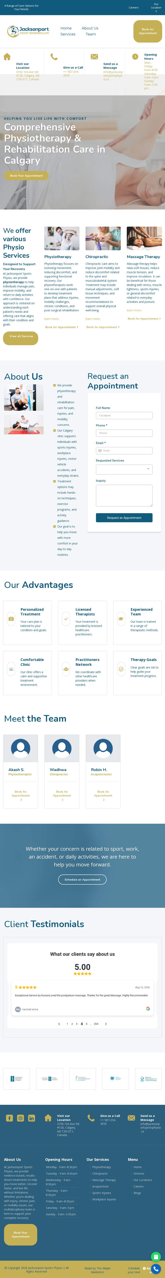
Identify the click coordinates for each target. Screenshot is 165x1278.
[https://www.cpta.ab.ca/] (83, 1078)
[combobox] (124, 469)
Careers (134, 7)
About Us (90, 28)
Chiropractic (100, 1173)
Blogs (137, 1193)
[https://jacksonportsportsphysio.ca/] (28, 31)
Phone (101, 425)
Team (91, 34)
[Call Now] (156, 1269)
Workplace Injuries (104, 1199)
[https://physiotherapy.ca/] (115, 1078)
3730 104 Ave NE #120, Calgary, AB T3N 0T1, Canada (68, 1129)
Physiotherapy (101, 1167)
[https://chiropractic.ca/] (49, 1078)
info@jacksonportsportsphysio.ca (113, 75)
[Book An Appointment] (156, 1257)
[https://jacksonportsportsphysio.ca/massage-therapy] (144, 238)
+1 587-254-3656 (71, 73)
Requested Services (110, 460)
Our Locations (156, 7)
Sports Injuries (101, 1193)
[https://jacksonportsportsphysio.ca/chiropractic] (103, 238)
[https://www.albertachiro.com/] (16, 1078)
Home (66, 28)
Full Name (103, 408)
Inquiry (101, 480)
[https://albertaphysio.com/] (148, 1078)
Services (68, 34)
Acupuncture (100, 1186)
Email (101, 443)
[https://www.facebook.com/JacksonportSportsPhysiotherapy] (9, 1118)
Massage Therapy (104, 1180)
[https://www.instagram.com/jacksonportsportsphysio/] (21, 1118)
